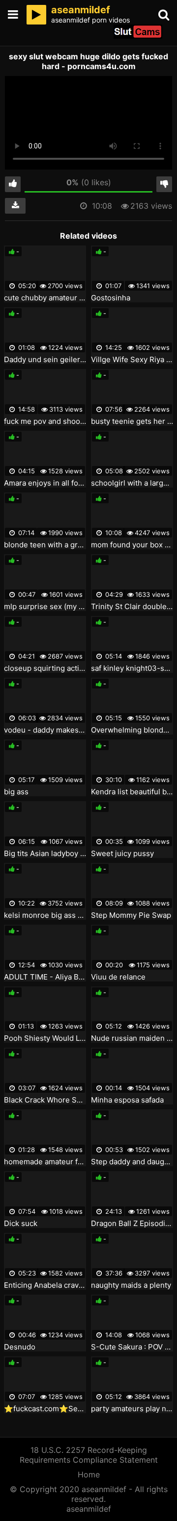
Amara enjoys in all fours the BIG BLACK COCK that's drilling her (45, 483)
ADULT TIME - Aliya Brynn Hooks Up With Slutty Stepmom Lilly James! (45, 977)
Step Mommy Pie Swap (131, 915)
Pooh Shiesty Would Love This (45, 1038)
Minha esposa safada (127, 1100)
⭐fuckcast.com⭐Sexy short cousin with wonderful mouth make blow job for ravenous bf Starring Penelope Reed (45, 1408)
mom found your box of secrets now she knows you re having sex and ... (132, 544)
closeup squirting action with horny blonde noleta (45, 668)
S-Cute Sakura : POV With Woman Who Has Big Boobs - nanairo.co (132, 1347)
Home (89, 1474)
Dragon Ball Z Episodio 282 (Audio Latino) (132, 1223)
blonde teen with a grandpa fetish (45, 544)
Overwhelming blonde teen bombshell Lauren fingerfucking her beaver (132, 730)
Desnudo (19, 1347)
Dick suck (20, 1223)
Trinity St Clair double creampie (132, 606)
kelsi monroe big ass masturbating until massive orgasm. (45, 915)
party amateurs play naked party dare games (132, 1408)
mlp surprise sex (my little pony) (45, 606)
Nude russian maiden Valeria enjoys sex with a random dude (132, 1038)
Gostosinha (110, 298)
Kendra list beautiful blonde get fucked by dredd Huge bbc (132, 791)
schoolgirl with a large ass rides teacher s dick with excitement (132, 483)
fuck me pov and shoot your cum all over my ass (45, 421)
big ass (16, 791)
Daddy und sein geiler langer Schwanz (45, 359)
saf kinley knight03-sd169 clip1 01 (132, 668)
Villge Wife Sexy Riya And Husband (132, 359)
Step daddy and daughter (132, 1161)
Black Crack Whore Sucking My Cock (45, 1100)
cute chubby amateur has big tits (45, 298)
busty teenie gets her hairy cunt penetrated (132, 421)
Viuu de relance (118, 977)
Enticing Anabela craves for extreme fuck (45, 1285)
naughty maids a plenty (131, 1285)
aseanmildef (88, 1509)
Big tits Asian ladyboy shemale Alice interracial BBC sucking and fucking (45, 853)
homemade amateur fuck (45, 1161)
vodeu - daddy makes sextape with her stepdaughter (45, 730)
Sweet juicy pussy (122, 853)
